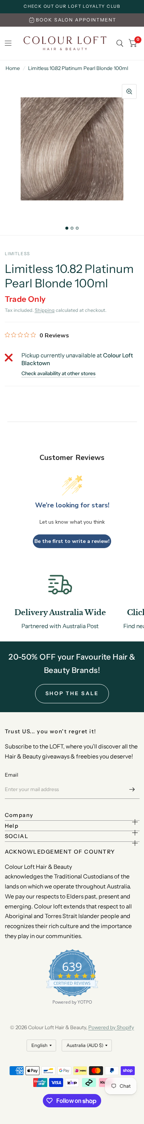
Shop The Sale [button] (72, 693)
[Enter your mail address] (132, 789)
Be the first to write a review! (72, 541)
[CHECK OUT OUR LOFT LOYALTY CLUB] (72, 6)
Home (13, 68)
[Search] (120, 43)
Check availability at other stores (58, 373)
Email (11, 775)
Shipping (45, 310)
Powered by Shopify (111, 1027)
